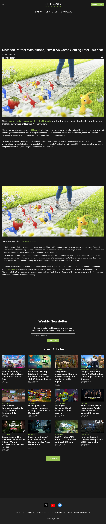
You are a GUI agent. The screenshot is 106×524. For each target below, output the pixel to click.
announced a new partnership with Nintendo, (30, 121)
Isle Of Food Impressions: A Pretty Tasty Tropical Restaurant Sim (12, 409)
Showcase (66, 12)
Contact (30, 512)
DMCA (69, 512)
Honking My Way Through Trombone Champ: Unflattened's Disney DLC (39, 409)
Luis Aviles (5, 415)
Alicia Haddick (86, 381)
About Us (20, 512)
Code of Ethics (58, 512)
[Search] (3, 5)
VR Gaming (32, 369)
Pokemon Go (11, 269)
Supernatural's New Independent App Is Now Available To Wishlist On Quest (91, 409)
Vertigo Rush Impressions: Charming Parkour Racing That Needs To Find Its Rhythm (66, 376)
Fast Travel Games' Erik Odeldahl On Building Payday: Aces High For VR (39, 441)
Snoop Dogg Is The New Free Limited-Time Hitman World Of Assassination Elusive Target (13, 442)
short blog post (34, 130)
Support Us (97, 4)
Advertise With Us (82, 512)
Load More (53, 458)
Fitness (84, 403)
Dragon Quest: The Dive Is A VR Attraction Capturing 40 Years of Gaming (92, 375)
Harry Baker (8, 54)
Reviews (38, 12)
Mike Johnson (33, 381)
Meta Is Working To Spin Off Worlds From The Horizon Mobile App (12, 375)
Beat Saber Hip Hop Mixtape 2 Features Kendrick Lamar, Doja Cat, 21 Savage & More (39, 375)
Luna (3, 381)
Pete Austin (59, 384)
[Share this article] (102, 56)
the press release (29, 241)
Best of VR (51, 12)
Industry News (60, 403)
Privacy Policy (43, 512)
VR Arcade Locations (89, 369)
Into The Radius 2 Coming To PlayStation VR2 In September (92, 439)
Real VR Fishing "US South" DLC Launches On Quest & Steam (65, 439)
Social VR (6, 369)
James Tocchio (33, 415)
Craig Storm (85, 415)
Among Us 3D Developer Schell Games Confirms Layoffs (63, 409)
